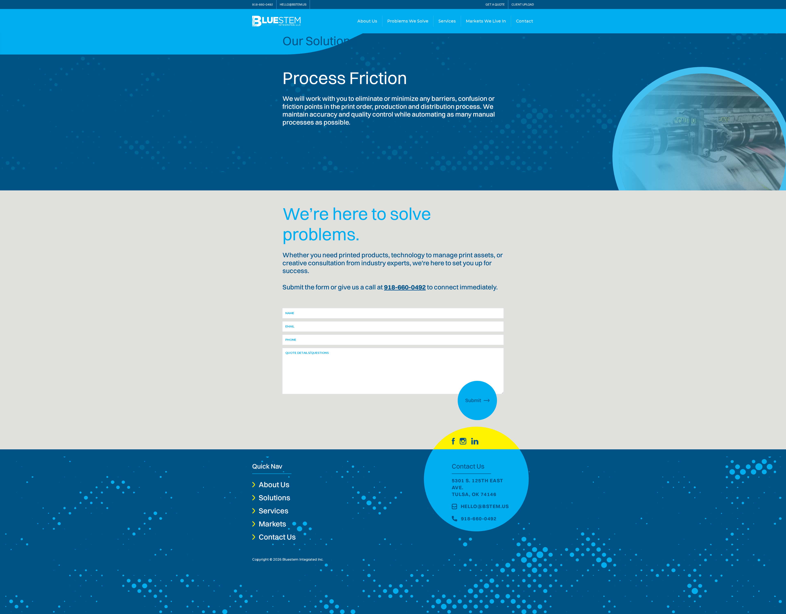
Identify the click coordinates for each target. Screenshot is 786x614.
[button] (407, 21)
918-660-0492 (405, 287)
